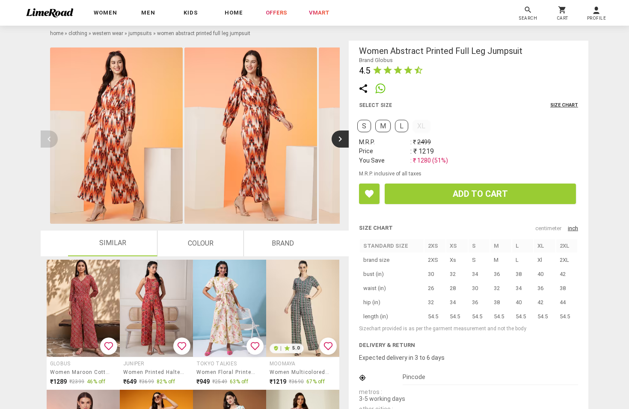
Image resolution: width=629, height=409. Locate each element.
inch (573, 228)
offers (276, 12)
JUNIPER (134, 364)
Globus (60, 364)
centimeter (548, 228)
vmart (319, 12)
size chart (564, 105)
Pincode (414, 377)
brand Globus (376, 60)
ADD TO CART (480, 194)
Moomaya (283, 364)
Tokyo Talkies (216, 364)
